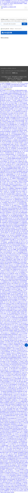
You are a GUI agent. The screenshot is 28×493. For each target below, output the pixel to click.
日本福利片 (10, 344)
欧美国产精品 (18, 91)
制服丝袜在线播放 (23, 130)
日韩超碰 (16, 314)
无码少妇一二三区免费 (14, 470)
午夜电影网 (3, 222)
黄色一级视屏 (16, 231)
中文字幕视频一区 (5, 145)
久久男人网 (13, 405)
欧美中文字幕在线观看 (22, 229)
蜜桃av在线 (15, 209)
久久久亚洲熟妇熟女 (23, 222)
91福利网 (3, 106)
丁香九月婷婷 (4, 221)
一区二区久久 (6, 302)
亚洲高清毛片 (13, 472)
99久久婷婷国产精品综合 (15, 287)
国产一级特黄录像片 (20, 327)
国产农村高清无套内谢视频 (12, 222)
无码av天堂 (7, 266)
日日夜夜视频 (14, 181)
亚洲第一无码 (7, 248)
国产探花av (3, 319)
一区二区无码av (5, 360)
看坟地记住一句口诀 (11, 284)
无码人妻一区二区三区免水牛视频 (9, 103)
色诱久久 (13, 104)
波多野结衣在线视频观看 (5, 131)
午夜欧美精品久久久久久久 (10, 290)
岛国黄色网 (17, 111)
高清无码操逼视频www (6, 429)
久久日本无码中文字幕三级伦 (19, 394)
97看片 (19, 442)
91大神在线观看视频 (22, 280)
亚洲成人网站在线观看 (19, 120)
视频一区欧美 (12, 302)
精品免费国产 (9, 304)
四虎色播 (21, 113)
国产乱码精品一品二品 (5, 476)
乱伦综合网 (11, 468)
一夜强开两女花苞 (8, 152)
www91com (23, 269)
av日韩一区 (17, 408)
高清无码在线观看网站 (11, 411)
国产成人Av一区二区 (19, 476)
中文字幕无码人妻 (15, 297)
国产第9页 (24, 228)
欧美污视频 (15, 242)
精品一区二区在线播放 (23, 135)
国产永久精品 (12, 211)
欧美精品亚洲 (23, 451)
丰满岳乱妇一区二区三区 (13, 114)
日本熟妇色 (15, 283)
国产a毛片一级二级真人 (18, 407)
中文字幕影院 (16, 436)
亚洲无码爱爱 (17, 331)
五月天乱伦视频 (21, 223)
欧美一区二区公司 (6, 195)
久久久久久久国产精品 (5, 157)
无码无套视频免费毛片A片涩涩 (7, 169)
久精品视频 (13, 311)
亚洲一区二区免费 (15, 164)
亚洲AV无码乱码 (7, 355)
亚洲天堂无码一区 (16, 240)
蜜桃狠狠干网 (15, 390)
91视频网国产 (12, 188)
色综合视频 (19, 253)
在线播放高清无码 (16, 269)
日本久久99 (21, 283)
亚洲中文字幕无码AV (13, 128)
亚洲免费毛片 (9, 375)
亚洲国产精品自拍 (21, 307)
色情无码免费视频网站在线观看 (10, 168)
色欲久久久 (9, 282)
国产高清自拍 (11, 421)
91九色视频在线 (14, 442)
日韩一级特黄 (17, 463)
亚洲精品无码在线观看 (6, 104)
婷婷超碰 (15, 358)
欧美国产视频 (18, 462)
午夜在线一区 (17, 273)
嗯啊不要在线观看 (18, 215)
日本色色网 (22, 111)
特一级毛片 (18, 465)
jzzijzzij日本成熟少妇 (11, 388)
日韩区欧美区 (8, 225)
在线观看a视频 (4, 445)
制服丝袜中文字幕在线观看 (5, 434)
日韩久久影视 (14, 374)
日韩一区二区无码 (7, 297)
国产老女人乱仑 (22, 242)
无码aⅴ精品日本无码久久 (21, 117)
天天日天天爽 (24, 360)
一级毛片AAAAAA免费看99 (7, 459)
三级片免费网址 (9, 480)
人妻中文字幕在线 (24, 346)
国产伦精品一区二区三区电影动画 (8, 313)
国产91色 (12, 463)
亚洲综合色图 (19, 290)
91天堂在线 (9, 223)
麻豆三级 (7, 300)
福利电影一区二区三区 (15, 154)
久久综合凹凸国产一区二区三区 (21, 165)
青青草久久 (6, 333)
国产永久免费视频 (13, 452)
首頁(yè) (12, 28)
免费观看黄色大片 (14, 424)
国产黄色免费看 (23, 435)
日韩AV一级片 (11, 346)
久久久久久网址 (4, 316)
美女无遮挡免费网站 (11, 475)
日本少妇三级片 (18, 213)
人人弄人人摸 (11, 445)
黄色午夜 (7, 465)
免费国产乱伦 (16, 205)
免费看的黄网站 (24, 212)
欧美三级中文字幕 (6, 395)
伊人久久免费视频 (19, 276)
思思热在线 (20, 128)
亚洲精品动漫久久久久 (18, 456)
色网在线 (15, 238)
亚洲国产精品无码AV (21, 303)
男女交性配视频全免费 (13, 135)
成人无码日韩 (5, 123)
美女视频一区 (3, 375)
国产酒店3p (24, 374)
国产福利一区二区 (22, 93)
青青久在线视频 (3, 394)
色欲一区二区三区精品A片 (8, 338)
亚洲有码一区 (10, 165)
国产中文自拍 (4, 138)
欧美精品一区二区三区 (20, 256)
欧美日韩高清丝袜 (13, 255)
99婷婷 (12, 486)
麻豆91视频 (8, 280)
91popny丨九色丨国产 (17, 377)
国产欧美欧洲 (7, 252)
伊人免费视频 (17, 353)
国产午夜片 (13, 196)
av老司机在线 (17, 468)
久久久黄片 (19, 320)
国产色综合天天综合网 (17, 304)
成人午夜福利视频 (6, 185)
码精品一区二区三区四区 (5, 311)
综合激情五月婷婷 (17, 310)
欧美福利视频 (20, 317)
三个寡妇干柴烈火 (8, 446)
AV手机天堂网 (3, 373)
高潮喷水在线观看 (20, 311)
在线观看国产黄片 (15, 131)
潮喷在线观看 (10, 231)
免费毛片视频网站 (9, 358)
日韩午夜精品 (4, 208)
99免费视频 (15, 262)
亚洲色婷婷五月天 (16, 446)
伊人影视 (11, 444)
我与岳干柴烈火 (18, 422)
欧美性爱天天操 (8, 269)
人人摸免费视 (14, 140)
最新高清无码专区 (22, 106)
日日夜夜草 (17, 346)
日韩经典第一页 (9, 354)
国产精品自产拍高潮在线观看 (16, 243)
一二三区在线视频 (23, 205)
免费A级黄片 (5, 337)
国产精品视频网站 (18, 171)
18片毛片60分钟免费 (19, 121)
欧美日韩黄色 (5, 421)
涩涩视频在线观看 (4, 299)
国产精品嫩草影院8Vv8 (19, 404)
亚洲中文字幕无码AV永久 (11, 392)
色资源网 (21, 195)
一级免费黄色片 (13, 333)
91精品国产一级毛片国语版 (9, 367)
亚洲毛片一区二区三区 (11, 320)
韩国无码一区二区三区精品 (5, 343)
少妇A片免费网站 (17, 206)
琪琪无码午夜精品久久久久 (16, 426)
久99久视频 (3, 326)
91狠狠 (21, 164)
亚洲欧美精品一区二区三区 (14, 123)
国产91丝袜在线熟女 (22, 262)
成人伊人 (5, 155)
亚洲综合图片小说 (16, 368)
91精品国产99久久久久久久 (11, 179)
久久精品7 (10, 448)
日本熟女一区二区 (18, 323)
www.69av (4, 320)
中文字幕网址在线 (5, 127)
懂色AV (14, 448)
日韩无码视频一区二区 (20, 483)
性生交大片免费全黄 (9, 273)
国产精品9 (3, 414)
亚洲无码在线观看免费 (12, 208)
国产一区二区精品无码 (17, 152)
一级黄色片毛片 (4, 188)
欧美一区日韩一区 (8, 236)
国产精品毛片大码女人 (15, 157)
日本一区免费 (19, 108)
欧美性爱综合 (23, 368)
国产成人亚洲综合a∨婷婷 (20, 490)
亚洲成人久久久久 (15, 435)
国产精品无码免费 (21, 219)
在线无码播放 (10, 436)
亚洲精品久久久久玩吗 (7, 478)
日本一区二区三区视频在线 (12, 326)
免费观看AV (8, 348)
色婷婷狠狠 (18, 405)
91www (18, 395)
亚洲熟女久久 (9, 270)
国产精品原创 (17, 451)
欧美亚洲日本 (16, 319)
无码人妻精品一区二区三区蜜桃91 (20, 258)
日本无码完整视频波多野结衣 (19, 94)
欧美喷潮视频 (9, 391)
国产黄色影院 (5, 350)
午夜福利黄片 (6, 425)
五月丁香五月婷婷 (6, 256)
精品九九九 (11, 378)
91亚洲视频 (14, 151)
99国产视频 (23, 381)
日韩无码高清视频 (21, 299)
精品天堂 (9, 164)
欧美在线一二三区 (5, 444)
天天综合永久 (8, 97)
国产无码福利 (23, 375)
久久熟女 (4, 323)
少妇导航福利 (8, 212)
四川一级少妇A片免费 (17, 382)
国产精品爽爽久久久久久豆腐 (9, 381)
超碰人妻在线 (5, 108)
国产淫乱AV (16, 351)
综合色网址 (12, 228)
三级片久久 (19, 392)
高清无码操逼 (9, 414)
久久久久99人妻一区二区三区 (19, 174)
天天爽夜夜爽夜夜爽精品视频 (20, 286)
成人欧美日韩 (4, 114)
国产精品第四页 (3, 294)
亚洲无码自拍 (17, 221)
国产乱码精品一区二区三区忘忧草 (7, 90)
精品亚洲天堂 (24, 385)
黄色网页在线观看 (16, 245)
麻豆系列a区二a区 (11, 138)
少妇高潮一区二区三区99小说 (6, 272)
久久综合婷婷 (6, 473)
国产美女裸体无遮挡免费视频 (18, 225)
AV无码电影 (2, 361)
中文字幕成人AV (12, 303)
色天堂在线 (25, 488)
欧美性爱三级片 (16, 365)
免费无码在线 (5, 330)
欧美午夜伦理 (12, 462)
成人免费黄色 (6, 371)
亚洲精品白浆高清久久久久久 (12, 347)
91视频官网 (13, 147)
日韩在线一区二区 (9, 205)
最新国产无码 (17, 330)
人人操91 (4, 192)
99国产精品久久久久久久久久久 (9, 417)
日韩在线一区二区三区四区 (10, 232)
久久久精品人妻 (3, 223)
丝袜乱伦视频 (12, 91)
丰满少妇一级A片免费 (4, 162)
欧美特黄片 (2, 387)
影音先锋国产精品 (18, 488)
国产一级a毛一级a (8, 407)
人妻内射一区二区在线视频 (9, 191)
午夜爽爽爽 (24, 309)
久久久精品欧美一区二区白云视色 (9, 201)
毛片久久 (4, 158)
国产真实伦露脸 (9, 113)
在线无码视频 (24, 465)
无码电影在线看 (4, 184)
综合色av (13, 387)
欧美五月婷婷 (23, 263)
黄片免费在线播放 (5, 239)
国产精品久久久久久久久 (17, 187)
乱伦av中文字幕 (10, 323)
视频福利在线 (4, 209)
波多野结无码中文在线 (9, 150)
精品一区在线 (14, 97)
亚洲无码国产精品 (16, 428)
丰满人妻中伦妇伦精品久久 (21, 479)
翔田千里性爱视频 (5, 117)
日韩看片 (2, 422)
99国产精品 (15, 113)
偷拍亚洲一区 (7, 370)
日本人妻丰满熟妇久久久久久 (16, 300)
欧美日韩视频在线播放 (14, 371)
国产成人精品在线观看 (7, 390)
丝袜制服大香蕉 (16, 282)
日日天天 (4, 111)
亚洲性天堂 (5, 385)
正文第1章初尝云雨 (16, 141)
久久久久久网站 (13, 198)
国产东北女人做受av (22, 260)
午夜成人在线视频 (6, 426)
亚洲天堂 (13, 266)
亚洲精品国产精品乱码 (6, 140)
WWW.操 (24, 323)
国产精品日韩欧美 (21, 292)
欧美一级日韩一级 (9, 142)
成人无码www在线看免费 (13, 101)
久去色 (5, 341)
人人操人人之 (3, 354)
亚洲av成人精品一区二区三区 (15, 385)
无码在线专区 (6, 238)
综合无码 (22, 473)
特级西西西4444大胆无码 (17, 267)
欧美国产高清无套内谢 (12, 229)
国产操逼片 (13, 233)
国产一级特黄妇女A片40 (14, 133)
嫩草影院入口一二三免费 (6, 240)
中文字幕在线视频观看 (12, 384)
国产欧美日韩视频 (24, 341)
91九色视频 (3, 409)
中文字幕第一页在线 (4, 213)
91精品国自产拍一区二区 (14, 412)
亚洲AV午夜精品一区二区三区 (7, 120)
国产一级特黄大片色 (20, 387)
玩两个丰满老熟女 (19, 161)
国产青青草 (11, 492)
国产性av (19, 360)
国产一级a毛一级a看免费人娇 (18, 455)
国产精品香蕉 (7, 472)
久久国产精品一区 (23, 265)
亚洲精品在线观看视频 (13, 93)
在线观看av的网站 (11, 121)
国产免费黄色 (12, 162)
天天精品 (10, 187)
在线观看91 (11, 330)
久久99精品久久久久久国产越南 (17, 370)
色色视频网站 (21, 452)
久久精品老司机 (10, 279)
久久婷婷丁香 (6, 470)
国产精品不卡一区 (14, 202)
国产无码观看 (12, 145)
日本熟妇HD (7, 228)
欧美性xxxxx (19, 198)
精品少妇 (14, 438)
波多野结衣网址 (13, 397)
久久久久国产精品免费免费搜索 (16, 425)
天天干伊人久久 (6, 233)
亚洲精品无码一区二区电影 (13, 250)
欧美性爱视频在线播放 (6, 334)
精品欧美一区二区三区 (7, 245)
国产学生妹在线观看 (9, 418)
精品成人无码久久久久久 (9, 419)
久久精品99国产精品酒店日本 (9, 340)
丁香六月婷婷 (18, 228)
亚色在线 (10, 337)
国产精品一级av (5, 255)
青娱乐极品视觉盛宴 (22, 453)
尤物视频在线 (10, 221)
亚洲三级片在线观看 (7, 428)
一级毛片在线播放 (15, 348)
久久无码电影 (19, 155)
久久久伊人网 (22, 470)
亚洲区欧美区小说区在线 (9, 276)
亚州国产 (7, 452)
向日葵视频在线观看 (10, 458)
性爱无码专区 (18, 191)
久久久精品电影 (20, 469)
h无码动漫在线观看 (17, 478)
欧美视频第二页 (12, 108)
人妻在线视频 (12, 117)
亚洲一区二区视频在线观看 (7, 174)
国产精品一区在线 (20, 313)
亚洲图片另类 (15, 172)
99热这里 (6, 422)
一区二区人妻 (9, 368)
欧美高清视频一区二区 (14, 175)
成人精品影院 (23, 231)
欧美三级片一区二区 (13, 204)
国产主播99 (13, 259)
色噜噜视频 (10, 209)
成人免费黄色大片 (9, 94)
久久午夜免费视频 (19, 252)
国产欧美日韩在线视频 (11, 321)
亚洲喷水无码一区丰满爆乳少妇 (6, 441)
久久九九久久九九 (8, 377)
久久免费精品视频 (22, 401)
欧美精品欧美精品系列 (19, 279)
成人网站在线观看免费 (17, 391)
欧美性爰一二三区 (10, 100)
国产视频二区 (7, 134)
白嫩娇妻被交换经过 (18, 199)
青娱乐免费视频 (22, 363)
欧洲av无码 (6, 397)
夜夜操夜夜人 (9, 373)
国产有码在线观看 (18, 296)
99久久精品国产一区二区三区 (15, 316)
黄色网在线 (9, 394)
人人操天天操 (23, 226)
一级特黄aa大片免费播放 (10, 118)
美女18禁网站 (12, 465)
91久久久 (13, 256)
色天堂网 (19, 384)
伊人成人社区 (23, 486)
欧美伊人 (17, 211)
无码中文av (12, 161)
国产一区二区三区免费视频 (18, 272)
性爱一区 (15, 110)
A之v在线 (7, 361)
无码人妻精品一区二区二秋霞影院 (8, 178)
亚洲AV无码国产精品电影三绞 (11, 260)
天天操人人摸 (4, 101)
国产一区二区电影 (11, 155)
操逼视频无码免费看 (4, 137)
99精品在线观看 (12, 189)
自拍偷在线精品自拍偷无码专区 (6, 466)
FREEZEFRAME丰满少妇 (12, 439)
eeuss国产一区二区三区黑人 (7, 182)
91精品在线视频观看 (22, 140)
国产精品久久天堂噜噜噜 (5, 259)
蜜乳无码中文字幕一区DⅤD (15, 127)
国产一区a (13, 252)
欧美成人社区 (10, 306)
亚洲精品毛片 (12, 402)
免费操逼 (2, 263)
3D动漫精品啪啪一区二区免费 (16, 361)
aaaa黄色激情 (5, 380)
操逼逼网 (6, 263)
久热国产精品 (7, 147)
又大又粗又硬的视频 (9, 124)
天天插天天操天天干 (14, 401)
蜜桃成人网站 (14, 355)
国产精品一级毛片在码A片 (8, 116)
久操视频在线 (14, 399)
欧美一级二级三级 (10, 215)
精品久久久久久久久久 (5, 198)
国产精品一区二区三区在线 (19, 354)
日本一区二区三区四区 (17, 324)
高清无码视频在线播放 (22, 179)
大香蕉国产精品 (16, 98)
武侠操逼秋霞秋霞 (20, 411)
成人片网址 (6, 175)
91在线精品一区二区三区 (21, 293)
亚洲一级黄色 (13, 395)
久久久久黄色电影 (14, 195)
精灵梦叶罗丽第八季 (19, 266)
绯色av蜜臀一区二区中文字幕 (16, 239)
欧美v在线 (12, 488)
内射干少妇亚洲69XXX (20, 169)
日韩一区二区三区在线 (21, 147)
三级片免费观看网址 (17, 480)
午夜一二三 (20, 255)
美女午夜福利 (16, 482)
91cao (22, 466)
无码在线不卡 (22, 326)
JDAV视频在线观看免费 (6, 151)
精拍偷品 (7, 488)
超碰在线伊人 (7, 196)
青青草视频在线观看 (15, 461)
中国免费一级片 (19, 259)
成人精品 (25, 161)
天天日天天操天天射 (16, 212)
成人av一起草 (19, 144)
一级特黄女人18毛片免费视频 (6, 167)
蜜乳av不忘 (2, 266)
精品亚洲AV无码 (10, 314)
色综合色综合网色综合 (14, 473)
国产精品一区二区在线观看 (10, 148)
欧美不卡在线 (4, 165)
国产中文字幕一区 (20, 104)
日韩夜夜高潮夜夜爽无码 (17, 429)
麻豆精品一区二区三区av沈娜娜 (9, 249)
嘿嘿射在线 (19, 448)
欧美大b (11, 238)
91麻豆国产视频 (3, 231)
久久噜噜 (22, 123)
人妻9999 (12, 476)
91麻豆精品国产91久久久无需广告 (17, 489)
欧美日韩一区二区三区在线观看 (6, 286)
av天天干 (9, 216)
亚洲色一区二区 (4, 133)
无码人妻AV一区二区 (9, 296)
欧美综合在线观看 (20, 417)
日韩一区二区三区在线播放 (14, 263)
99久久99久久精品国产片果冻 (21, 421)
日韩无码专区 (3, 347)
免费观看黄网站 (7, 329)
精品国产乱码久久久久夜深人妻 (14, 275)
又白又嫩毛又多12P (20, 302)
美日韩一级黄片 (13, 360)
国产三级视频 (8, 387)
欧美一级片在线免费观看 (14, 226)
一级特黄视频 (10, 242)
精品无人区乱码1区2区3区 (10, 219)
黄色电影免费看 (15, 216)
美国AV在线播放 (20, 201)
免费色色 (11, 258)
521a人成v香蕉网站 (4, 204)
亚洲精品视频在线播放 (21, 485)
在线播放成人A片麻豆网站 (21, 475)
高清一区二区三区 (4, 449)
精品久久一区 (21, 184)
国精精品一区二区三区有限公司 (16, 336)
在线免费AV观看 (12, 380)
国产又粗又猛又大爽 (8, 283)
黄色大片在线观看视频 (16, 235)
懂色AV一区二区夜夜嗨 (19, 124)
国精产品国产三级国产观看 (13, 341)
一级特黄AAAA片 (21, 97)
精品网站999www (9, 382)
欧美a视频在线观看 (5, 144)
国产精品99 (5, 462)
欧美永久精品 (24, 398)
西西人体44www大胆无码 (8, 171)
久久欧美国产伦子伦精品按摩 (15, 137)
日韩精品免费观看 (20, 178)
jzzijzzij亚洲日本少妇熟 (20, 419)
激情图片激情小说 (22, 355)
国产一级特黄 (17, 100)
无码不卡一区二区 (10, 111)
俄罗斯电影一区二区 (9, 351)
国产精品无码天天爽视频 (18, 306)
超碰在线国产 (13, 415)
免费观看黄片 (23, 441)
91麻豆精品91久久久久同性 (15, 309)
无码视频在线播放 (6, 424)
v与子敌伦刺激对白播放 (21, 148)
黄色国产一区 (17, 441)
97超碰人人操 (13, 144)
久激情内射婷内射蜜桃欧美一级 (15, 177)
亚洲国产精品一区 (21, 343)
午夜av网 (18, 381)
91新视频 (2, 446)
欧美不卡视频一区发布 (13, 107)
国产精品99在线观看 (10, 479)
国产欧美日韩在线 (8, 172)
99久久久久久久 (23, 371)
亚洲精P (20, 142)
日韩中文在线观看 (7, 194)
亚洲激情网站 (10, 409)
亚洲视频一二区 (22, 216)
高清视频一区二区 (23, 297)
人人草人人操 (20, 399)
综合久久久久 (24, 353)
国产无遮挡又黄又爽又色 (10, 125)
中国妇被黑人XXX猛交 (13, 184)
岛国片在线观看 (10, 294)
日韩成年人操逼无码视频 (5, 399)
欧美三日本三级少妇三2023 (18, 337)
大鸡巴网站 (16, 142)
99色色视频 (15, 236)
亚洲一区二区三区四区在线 (13, 130)
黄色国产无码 (6, 336)
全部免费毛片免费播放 (5, 489)
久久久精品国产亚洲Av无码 (9, 483)
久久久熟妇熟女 (20, 472)
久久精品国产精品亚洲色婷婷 (21, 445)
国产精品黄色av (17, 466)
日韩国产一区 (4, 469)
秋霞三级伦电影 (13, 307)
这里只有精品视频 (8, 262)
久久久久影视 (12, 213)
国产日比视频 (19, 340)
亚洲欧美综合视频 (9, 277)
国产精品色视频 (23, 436)
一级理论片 (20, 181)
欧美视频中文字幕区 (22, 439)
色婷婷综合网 (14, 280)
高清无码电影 (24, 310)
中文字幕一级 (8, 235)
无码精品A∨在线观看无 (7, 398)
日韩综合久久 (18, 367)
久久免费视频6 (14, 185)
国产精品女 (5, 189)
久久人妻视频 (24, 432)
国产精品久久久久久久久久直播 (6, 206)
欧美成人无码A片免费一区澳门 (19, 96)
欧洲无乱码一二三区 (12, 469)
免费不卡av (7, 442)
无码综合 (2, 262)
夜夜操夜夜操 (14, 334)
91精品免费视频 (4, 258)
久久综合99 (3, 250)
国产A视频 (18, 289)
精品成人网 (4, 432)
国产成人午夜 (13, 248)
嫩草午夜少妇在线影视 (8, 456)
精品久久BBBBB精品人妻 (18, 277)
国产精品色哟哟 (7, 141)
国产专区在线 (3, 181)
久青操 (8, 202)
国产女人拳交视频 (11, 192)
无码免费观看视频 (14, 363)
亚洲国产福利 (12, 408)
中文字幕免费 (7, 405)
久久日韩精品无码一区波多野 (15, 350)
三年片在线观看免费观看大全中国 (18, 134)
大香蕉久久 (8, 181)
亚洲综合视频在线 (15, 329)
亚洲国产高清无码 (11, 289)
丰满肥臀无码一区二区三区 (9, 490)
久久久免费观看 (3, 282)
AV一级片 (5, 187)
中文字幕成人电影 (20, 162)
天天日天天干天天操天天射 (21, 196)
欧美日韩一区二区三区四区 (14, 218)
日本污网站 (23, 446)
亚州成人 (19, 374)
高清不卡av (20, 209)
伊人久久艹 (21, 114)
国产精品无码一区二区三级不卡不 (15, 160)
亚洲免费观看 (22, 250)
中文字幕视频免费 (13, 431)
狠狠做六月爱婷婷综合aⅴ (17, 194)
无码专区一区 (10, 319)
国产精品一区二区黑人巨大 (14, 246)
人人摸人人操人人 (19, 192)
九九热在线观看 (22, 175)
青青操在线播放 (7, 267)
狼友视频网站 (15, 106)
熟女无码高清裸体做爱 (9, 451)
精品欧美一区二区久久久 (13, 449)
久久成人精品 (13, 327)
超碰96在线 (24, 155)
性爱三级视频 (6, 287)
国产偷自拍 (14, 343)
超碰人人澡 (3, 279)
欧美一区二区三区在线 (8, 98)
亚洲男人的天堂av (12, 253)
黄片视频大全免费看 (18, 294)
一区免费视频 (22, 329)
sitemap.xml (13, 79)
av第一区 (25, 392)
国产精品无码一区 (10, 199)
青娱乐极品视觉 (19, 233)
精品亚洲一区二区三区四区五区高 (20, 270)
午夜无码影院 (19, 388)
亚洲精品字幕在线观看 (9, 404)
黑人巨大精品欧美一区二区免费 (12, 265)
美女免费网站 (6, 463)
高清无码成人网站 (22, 202)
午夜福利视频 (9, 106)
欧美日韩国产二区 (9, 110)
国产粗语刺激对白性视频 (18, 414)
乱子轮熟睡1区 (23, 133)
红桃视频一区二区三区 (11, 293)
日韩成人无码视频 (20, 145)
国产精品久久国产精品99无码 (10, 364)
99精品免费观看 (17, 378)
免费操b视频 (17, 188)
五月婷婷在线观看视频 (12, 292)
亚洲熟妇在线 (5, 128)
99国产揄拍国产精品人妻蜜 (18, 373)
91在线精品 (3, 121)
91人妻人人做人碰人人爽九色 (10, 453)
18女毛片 (2, 89)
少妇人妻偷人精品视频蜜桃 (21, 284)
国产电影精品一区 (5, 161)
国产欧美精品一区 (8, 365)
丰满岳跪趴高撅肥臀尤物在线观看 (14, 158)
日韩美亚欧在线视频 (12, 299)
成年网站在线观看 (19, 90)
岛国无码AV (23, 273)
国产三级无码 (25, 448)
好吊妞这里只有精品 (10, 353)
